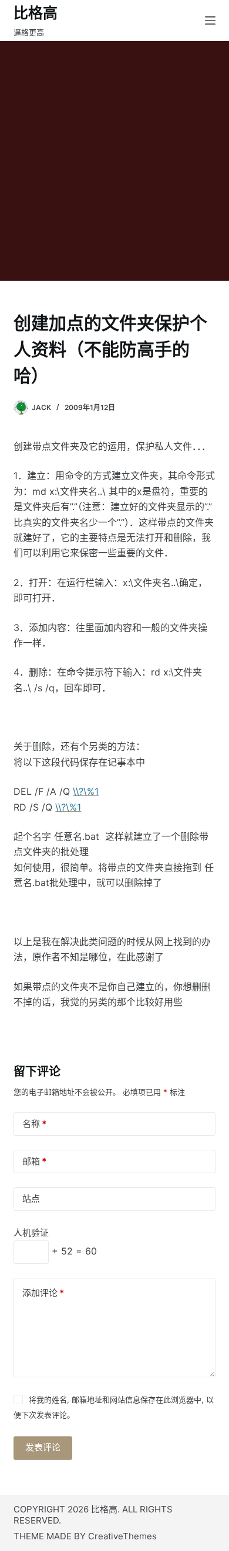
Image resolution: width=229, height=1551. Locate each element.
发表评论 (42, 1447)
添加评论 (43, 1292)
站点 (31, 1198)
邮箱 (34, 1161)
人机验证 (31, 1232)
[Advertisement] (114, 161)
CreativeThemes (122, 1536)
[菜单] (210, 20)
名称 (34, 1123)
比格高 (36, 13)
